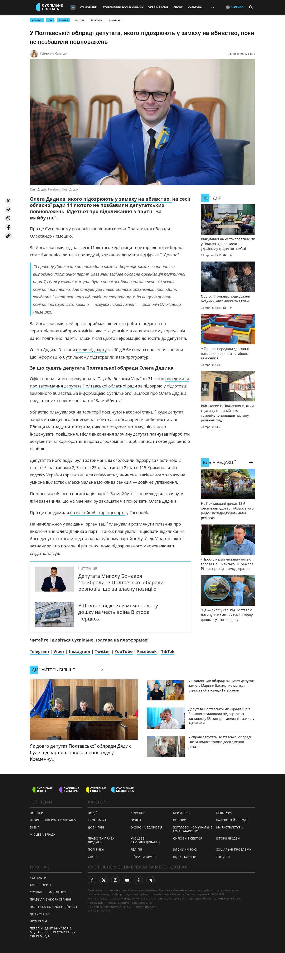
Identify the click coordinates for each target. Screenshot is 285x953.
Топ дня (79, 20)
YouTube (124, 651)
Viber (58, 651)
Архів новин (40, 885)
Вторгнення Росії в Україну (122, 7)
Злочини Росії (185, 849)
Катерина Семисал (53, 53)
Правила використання (50, 899)
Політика (96, 20)
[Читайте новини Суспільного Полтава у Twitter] (104, 880)
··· (211, 7)
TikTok (167, 651)
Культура (195, 7)
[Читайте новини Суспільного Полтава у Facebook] (92, 880)
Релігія (136, 849)
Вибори (179, 820)
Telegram (39, 651)
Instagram (79, 651)
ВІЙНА (35, 827)
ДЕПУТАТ (37, 20)
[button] (8, 200)
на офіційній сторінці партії (97, 512)
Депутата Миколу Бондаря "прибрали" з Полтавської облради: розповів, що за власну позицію (121, 582)
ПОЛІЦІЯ (63, 20)
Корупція (138, 813)
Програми (38, 921)
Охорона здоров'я (146, 827)
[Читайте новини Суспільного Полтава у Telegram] (150, 880)
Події (92, 813)
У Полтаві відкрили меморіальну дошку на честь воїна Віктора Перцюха (118, 612)
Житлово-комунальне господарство (192, 829)
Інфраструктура (229, 827)
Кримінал (114, 20)
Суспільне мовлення (48, 892)
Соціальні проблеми (234, 849)
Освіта (136, 820)
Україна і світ (158, 7)
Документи (40, 914)
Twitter (102, 651)
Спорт (178, 7)
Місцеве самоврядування (146, 840)
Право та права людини (101, 840)
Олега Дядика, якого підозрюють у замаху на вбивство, (101, 199)
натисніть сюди (146, 907)
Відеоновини (185, 857)
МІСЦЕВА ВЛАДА (42, 834)
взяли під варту (91, 350)
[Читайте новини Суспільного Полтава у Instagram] (115, 880)
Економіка (97, 820)
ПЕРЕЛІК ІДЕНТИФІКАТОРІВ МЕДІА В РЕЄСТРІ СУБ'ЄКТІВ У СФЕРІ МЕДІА (53, 932)
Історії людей (228, 838)
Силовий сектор (187, 838)
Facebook (147, 651)
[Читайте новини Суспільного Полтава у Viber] (139, 880)
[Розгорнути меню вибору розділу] (73, 7)
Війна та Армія (143, 857)
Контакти (38, 878)
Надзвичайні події (232, 820)
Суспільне (144, 902)
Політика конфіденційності (54, 907)
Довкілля (96, 827)
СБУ (50, 20)
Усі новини (88, 7)
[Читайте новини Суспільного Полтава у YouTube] (127, 880)
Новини (37, 813)
